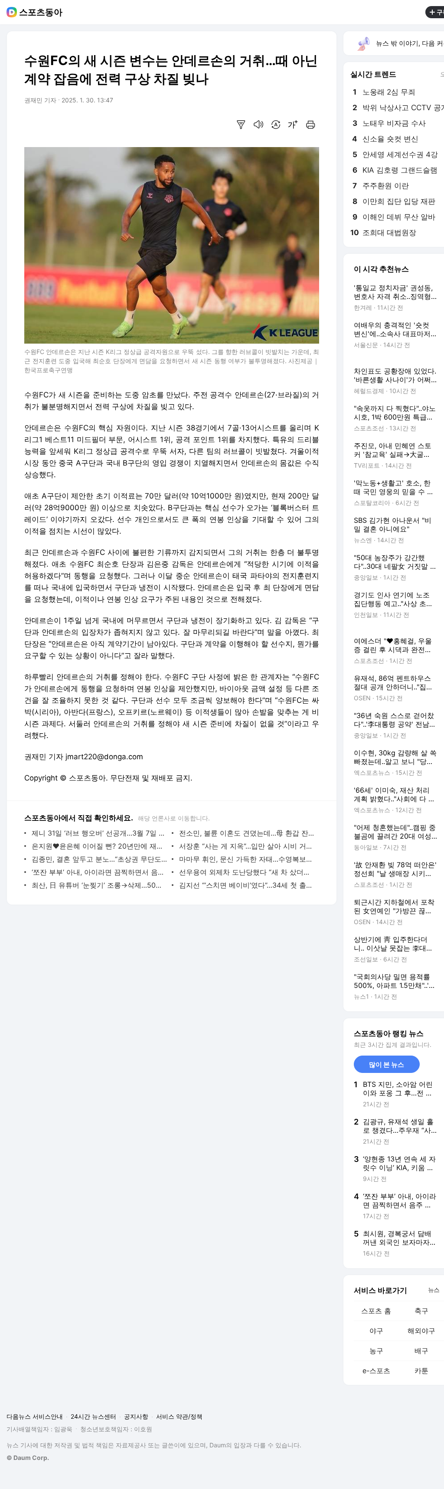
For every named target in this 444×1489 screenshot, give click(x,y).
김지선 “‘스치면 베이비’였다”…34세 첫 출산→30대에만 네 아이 (247, 885)
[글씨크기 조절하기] (293, 124)
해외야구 (421, 1330)
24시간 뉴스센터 (93, 1416)
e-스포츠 (376, 1370)
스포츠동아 (40, 12)
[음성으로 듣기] (258, 124)
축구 (421, 1310)
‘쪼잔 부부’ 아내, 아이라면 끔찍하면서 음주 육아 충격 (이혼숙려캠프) (99, 872)
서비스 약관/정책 (179, 1416)
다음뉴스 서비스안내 (35, 1416)
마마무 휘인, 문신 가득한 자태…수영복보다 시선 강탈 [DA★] (247, 859)
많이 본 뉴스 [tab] (386, 1064)
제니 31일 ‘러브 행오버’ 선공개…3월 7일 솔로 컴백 (99, 833)
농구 (376, 1350)
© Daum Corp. (28, 1457)
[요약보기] (241, 124)
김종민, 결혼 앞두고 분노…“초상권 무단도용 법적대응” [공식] (99, 859)
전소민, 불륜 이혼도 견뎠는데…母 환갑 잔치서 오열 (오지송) (247, 833)
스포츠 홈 (376, 1310)
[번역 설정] (275, 124)
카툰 (421, 1370)
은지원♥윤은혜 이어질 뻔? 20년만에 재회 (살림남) (99, 846)
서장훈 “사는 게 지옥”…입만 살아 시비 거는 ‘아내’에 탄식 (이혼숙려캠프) (247, 846)
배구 (421, 1350)
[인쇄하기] (310, 124)
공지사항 (136, 1416)
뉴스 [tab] (433, 1289)
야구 (376, 1330)
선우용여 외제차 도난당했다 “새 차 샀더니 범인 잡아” (247, 872)
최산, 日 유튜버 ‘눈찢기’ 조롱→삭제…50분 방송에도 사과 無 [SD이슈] (99, 885)
